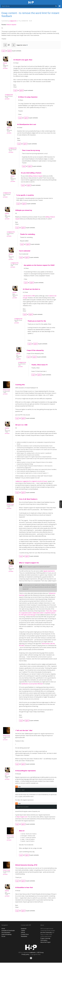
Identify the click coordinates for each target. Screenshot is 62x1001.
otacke (5, 63)
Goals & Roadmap (6, 934)
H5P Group (40, 952)
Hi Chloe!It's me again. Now (22, 60)
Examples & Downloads (8, 930)
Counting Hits (20, 385)
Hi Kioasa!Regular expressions (25, 771)
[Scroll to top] (31, 959)
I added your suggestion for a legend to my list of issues (31, 481)
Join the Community (46, 932)
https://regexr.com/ (21, 817)
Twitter (23, 930)
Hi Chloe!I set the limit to (31, 289)
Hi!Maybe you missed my (23, 210)
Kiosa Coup (6, 390)
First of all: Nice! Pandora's (28, 499)
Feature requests (11, 24)
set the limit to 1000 (29, 296)
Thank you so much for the (37, 321)
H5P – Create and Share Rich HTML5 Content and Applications (31, 2)
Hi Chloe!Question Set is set (26, 124)
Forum (3, 936)
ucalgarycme (12, 21)
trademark (32, 952)
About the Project (45, 942)
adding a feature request (35, 176)
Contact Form (25, 934)
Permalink (5, 68)
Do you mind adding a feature (31, 173)
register (9, 50)
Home (3, 928)
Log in (3, 50)
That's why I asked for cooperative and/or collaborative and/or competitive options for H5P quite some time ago (37, 613)
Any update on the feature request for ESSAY (39, 265)
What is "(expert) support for (29, 563)
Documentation (6, 932)
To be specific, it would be (25, 195)
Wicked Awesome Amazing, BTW (26, 865)
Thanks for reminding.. (27, 234)
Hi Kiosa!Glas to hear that (24, 887)
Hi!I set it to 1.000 (21, 425)
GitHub (23, 932)
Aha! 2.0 (21, 831)
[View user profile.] (5, 61)
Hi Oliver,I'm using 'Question (27, 97)
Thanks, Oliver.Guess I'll (39, 365)
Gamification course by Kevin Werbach (32, 684)
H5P (31, 947)
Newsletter (24, 936)
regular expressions (49, 571)
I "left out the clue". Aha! (23, 730)
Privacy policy (25, 954)
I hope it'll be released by (35, 350)
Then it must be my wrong (31, 150)
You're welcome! (24, 251)
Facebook (23, 928)
